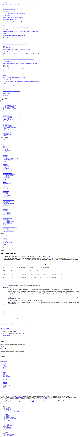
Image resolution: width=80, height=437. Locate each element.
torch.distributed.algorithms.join (9, 169)
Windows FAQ (6, 135)
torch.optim (5, 197)
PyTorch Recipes (9, 410)
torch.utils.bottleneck (7, 213)
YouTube (5, 382)
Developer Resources (10, 417)
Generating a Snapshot (7, 159)
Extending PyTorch (7, 120)
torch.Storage (5, 209)
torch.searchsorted (6, 335)
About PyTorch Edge (10, 420)
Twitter (4, 380)
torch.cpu (5, 156)
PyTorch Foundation (10, 434)
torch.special (5, 189)
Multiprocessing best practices (9, 130)
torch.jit (4, 185)
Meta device (5, 165)
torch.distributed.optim (7, 173)
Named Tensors (6, 225)
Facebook (5, 379)
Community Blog (9, 428)
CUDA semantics (6, 118)
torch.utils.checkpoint (7, 214)
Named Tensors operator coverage (9, 227)
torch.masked (5, 205)
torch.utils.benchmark (7, 212)
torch (4, 146)
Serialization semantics (7, 134)
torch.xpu (5, 164)
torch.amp (5, 152)
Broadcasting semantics (7, 116)
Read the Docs (21, 333)
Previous (7, 328)
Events (7, 432)
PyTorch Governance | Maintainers (10, 109)
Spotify (4, 386)
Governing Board (9, 435)
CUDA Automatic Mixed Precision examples (12, 114)
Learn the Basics (9, 409)
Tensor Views (5, 151)
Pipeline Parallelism (7, 201)
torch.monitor (5, 187)
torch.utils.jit (5, 219)
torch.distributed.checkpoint (8, 175)
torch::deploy (5, 141)
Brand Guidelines (6, 376)
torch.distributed (6, 168)
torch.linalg (5, 186)
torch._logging (6, 230)
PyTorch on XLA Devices (8, 242)
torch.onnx (5, 196)
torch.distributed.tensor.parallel (9, 174)
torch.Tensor (5, 149)
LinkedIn (5, 383)
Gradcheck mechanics (7, 125)
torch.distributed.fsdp (7, 171)
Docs (4, 244)
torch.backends (6, 166)
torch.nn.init (5, 194)
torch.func (5, 179)
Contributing (5, 368)
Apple (4, 387)
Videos (7, 429)
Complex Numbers (6, 198)
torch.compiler (6, 177)
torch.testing (5, 210)
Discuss (4, 374)
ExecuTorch (8, 421)
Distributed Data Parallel (8, 119)
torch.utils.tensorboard (7, 223)
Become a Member (6, 95)
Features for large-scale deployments (10, 127)
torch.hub (5, 184)
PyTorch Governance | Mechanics (9, 108)
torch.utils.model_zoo (7, 222)
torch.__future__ (6, 229)
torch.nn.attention (6, 195)
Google (4, 388)
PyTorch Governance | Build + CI (9, 105)
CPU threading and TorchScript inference (11, 117)
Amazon (4, 389)
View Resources (3, 361)
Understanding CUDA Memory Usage (10, 158)
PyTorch (4, 363)
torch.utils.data (6, 216)
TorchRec (5, 238)
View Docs (2, 346)
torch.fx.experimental (7, 183)
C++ (4, 139)
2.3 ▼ (1, 99)
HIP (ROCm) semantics (7, 126)
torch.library (5, 155)
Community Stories (9, 430)
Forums (7, 416)
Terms (4, 391)
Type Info (5, 224)
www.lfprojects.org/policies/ (42, 398)
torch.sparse (5, 207)
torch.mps (5, 162)
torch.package (5, 192)
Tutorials (4, 372)
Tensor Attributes (6, 150)
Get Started (5, 364)
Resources (5, 370)
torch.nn (4, 147)
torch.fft (4, 178)
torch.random (5, 204)
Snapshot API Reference (8, 161)
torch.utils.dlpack (6, 220)
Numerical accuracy (7, 132)
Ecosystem (5, 366)
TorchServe (5, 239)
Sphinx (6, 333)
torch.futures (5, 180)
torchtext (4, 240)
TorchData (5, 236)
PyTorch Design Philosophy (8, 107)
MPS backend (6, 129)
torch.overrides (6, 191)
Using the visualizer (7, 160)
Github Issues (5, 375)
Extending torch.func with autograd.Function (12, 121)
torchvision (5, 241)
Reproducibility (6, 133)
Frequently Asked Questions (8, 123)
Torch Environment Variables (9, 231)
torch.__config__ (6, 228)
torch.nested (5, 206)
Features (4, 365)
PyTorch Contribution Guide (8, 106)
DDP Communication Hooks (8, 200)
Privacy (4, 394)
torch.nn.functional (6, 148)
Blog (4, 367)
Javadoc (4, 140)
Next (1, 328)
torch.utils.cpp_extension (8, 215)
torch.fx (4, 182)
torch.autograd (6, 153)
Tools (7, 414)
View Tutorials (3, 353)
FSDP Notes (5, 124)
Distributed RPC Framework (8, 203)
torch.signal (5, 188)
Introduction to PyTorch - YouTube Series (14, 411)
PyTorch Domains (9, 425)
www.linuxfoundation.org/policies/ (16, 397)
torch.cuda (5, 157)
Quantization (5, 202)
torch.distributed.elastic (7, 170)
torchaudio (5, 235)
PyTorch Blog (8, 427)
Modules (4, 128)
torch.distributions (6, 176)
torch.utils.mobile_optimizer (8, 221)
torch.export (5, 167)
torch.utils (5, 211)
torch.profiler (5, 193)
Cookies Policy (32, 401)
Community (8, 415)
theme (12, 333)
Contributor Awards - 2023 (11, 418)
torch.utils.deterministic (7, 218)
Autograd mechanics (7, 115)
